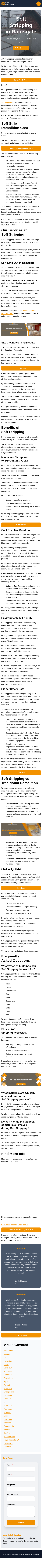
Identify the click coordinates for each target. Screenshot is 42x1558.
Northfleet (7, 1423)
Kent (5, 1402)
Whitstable (8, 1371)
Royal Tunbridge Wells (12, 1440)
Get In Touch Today (21, 80)
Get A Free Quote (21, 1335)
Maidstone (8, 1406)
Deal (20, 1224)
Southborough (9, 1436)
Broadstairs (5, 1224)
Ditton (6, 1416)
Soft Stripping (6, 102)
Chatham (7, 1399)
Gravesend (8, 1419)
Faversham (8, 1378)
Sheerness (8, 1388)
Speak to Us (21, 772)
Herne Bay (8, 1361)
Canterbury (8, 1368)
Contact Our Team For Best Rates (21, 148)
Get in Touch (21, 525)
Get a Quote (19, 48)
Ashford (7, 1385)
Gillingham (8, 1395)
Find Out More (21, 368)
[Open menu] (38, 4)
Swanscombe (9, 1426)
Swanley (7, 1447)
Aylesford (7, 1412)
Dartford (7, 1433)
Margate (14, 1224)
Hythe (6, 1382)
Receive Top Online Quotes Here (21, 1229)
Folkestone (8, 1375)
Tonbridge (8, 1430)
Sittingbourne (9, 1392)
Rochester (8, 1409)
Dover (6, 1364)
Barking (25, 1224)
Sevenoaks (8, 1443)
